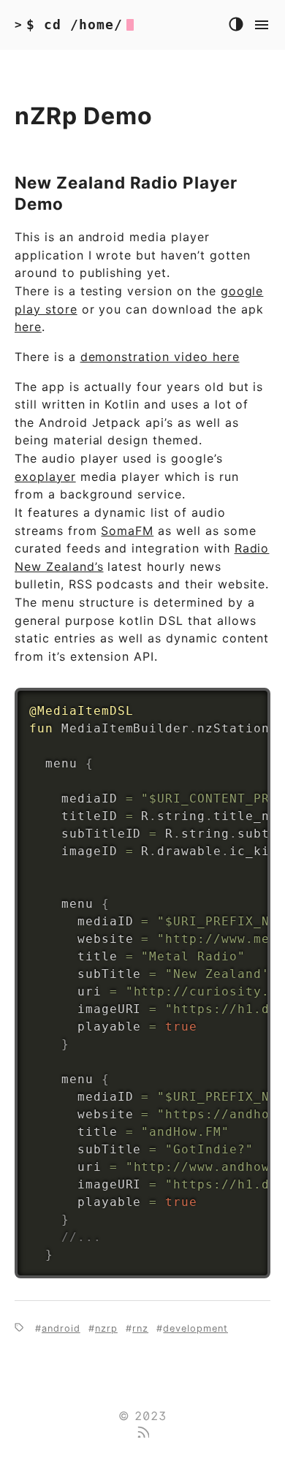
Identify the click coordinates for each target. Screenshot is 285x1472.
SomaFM (127, 530)
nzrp (106, 1328)
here (28, 326)
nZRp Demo (84, 116)
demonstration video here (160, 356)
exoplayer (45, 476)
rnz (140, 1328)
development (195, 1328)
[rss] (142, 1433)
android (61, 1328)
